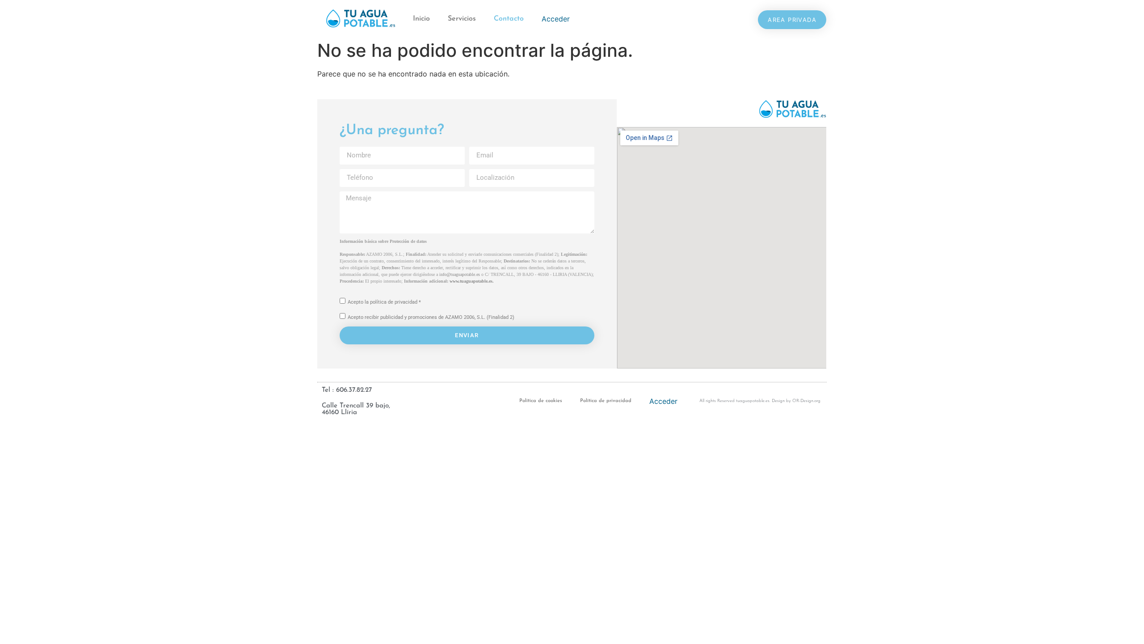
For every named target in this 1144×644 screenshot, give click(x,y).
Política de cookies (540, 400)
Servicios (462, 18)
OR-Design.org (806, 400)
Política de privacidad (605, 400)
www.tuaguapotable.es (471, 281)
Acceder (556, 18)
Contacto (509, 18)
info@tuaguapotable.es (459, 274)
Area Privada (792, 19)
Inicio (421, 18)
